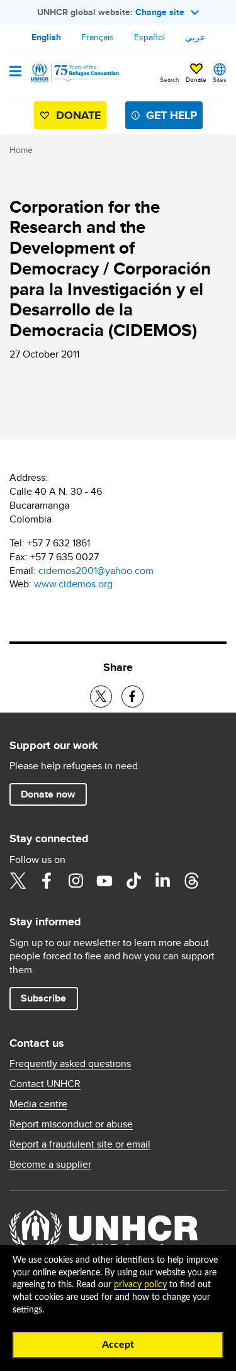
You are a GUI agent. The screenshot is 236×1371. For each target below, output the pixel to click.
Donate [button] (196, 79)
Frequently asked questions (70, 1064)
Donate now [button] (48, 794)
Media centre (38, 1104)
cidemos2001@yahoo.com (96, 570)
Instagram (75, 880)
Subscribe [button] (43, 998)
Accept (118, 1345)
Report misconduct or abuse (71, 1124)
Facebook (46, 880)
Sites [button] (220, 79)
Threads (191, 880)
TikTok (133, 880)
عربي (195, 37)
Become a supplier (50, 1164)
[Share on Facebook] (132, 697)
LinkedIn (162, 880)
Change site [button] (159, 12)
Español (149, 37)
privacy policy (140, 1284)
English (46, 37)
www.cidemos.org (73, 584)
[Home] (73, 73)
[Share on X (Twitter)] (101, 697)
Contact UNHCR (45, 1084)
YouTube (104, 880)
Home (21, 150)
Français (97, 37)
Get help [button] (171, 115)
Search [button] (169, 79)
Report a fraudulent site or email (79, 1144)
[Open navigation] (15, 72)
